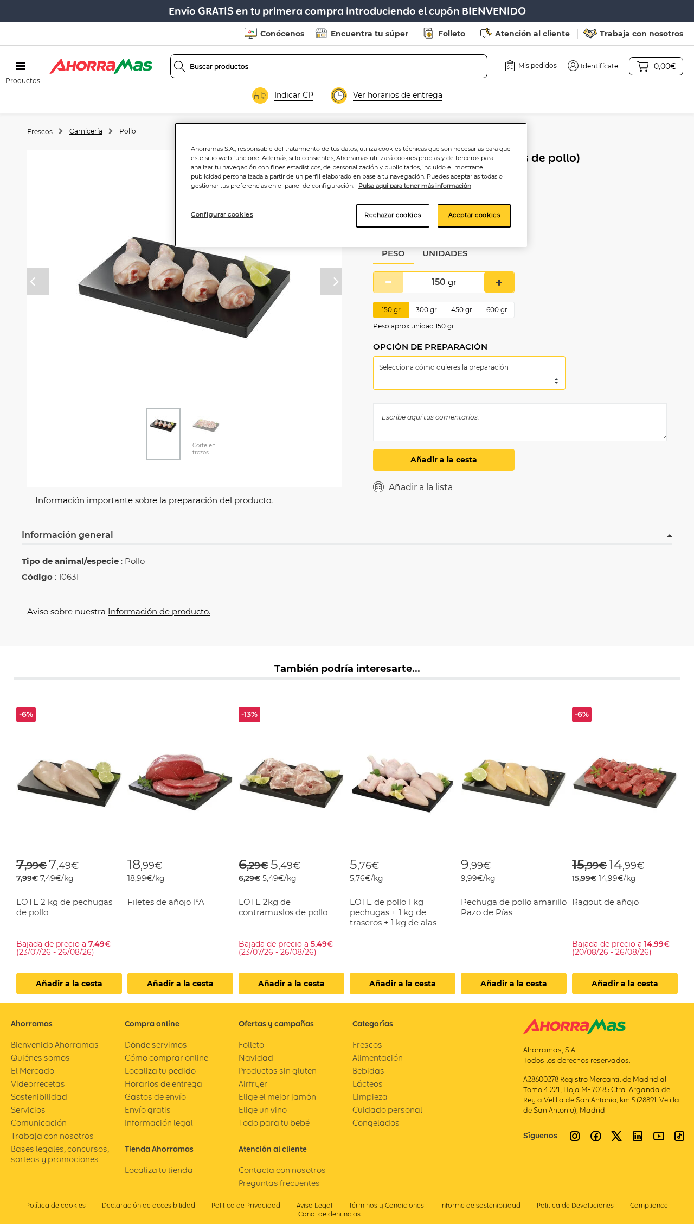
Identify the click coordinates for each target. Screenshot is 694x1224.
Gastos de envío (155, 1097)
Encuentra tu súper (369, 34)
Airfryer (253, 1084)
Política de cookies (56, 1205)
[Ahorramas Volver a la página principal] (100, 66)
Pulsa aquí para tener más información (414, 185)
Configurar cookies (222, 214)
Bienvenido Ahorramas (55, 1044)
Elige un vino (263, 1110)
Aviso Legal (314, 1205)
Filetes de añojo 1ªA (165, 902)
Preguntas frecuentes (279, 1183)
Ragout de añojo (605, 902)
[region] (351, 185)
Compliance (649, 1205)
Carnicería (85, 131)
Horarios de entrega (163, 1084)
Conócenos (282, 34)
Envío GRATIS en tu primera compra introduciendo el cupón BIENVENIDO (347, 11)
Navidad (256, 1057)
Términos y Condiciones (386, 1205)
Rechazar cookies (392, 215)
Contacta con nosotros (282, 1170)
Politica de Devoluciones (575, 1205)
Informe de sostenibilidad (480, 1205)
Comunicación (39, 1123)
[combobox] (329, 66)
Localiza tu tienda (159, 1170)
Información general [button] (67, 535)
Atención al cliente (532, 34)
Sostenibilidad (39, 1097)
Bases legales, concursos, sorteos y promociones (60, 1154)
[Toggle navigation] (20, 66)
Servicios (28, 1110)
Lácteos (367, 1084)
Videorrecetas (38, 1084)
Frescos (40, 132)
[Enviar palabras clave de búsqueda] (179, 66)
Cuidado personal (387, 1110)
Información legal (159, 1123)
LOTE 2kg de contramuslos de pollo (283, 907)
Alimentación (377, 1057)
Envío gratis (148, 1110)
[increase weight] (499, 282)
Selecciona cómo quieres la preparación (444, 367)
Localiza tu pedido (160, 1071)
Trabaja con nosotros (641, 34)
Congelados (376, 1123)
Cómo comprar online (166, 1057)
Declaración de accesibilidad (148, 1205)
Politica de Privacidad (245, 1205)
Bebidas (368, 1071)
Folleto (451, 34)
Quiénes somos (40, 1057)
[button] (593, 65)
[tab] (393, 254)
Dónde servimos (156, 1044)
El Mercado (32, 1071)
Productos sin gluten (278, 1071)
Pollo (127, 131)
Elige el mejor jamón (277, 1097)
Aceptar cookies (474, 215)
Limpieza (370, 1097)
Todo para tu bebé (274, 1123)
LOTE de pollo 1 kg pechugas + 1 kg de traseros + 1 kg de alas (393, 912)
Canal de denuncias (329, 1214)
